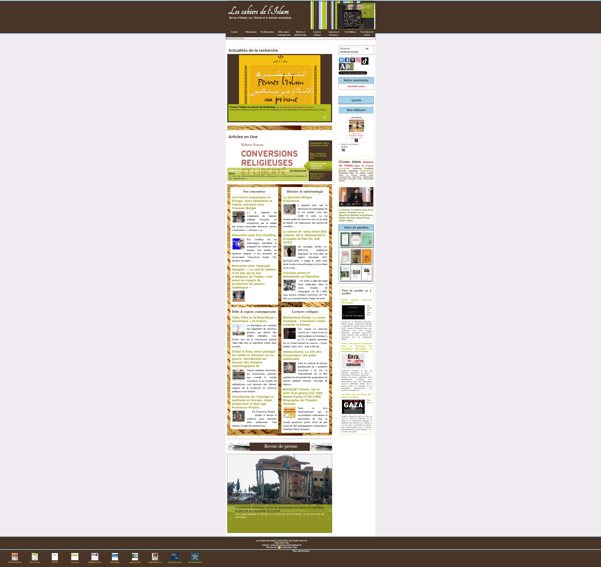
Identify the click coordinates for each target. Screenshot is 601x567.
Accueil (234, 31)
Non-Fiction (35, 562)
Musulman (357, 177)
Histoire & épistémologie (305, 191)
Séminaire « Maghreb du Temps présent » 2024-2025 (262, 107)
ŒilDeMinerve (155, 562)
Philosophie (368, 179)
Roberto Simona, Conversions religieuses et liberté (259, 170)
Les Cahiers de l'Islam (366, 33)
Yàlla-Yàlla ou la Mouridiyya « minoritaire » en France (254, 319)
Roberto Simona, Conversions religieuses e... (318, 165)
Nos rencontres (254, 191)
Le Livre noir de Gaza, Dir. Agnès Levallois (356, 395)
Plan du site (271, 547)
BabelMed (114, 562)
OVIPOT (54, 562)
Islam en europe (348, 175)
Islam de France (357, 173)
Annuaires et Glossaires (333, 33)
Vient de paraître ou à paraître (356, 292)
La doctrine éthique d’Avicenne (297, 199)
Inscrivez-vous (356, 86)
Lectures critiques (317, 33)
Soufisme (357, 168)
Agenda (356, 100)
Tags (295, 547)
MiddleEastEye (95, 562)
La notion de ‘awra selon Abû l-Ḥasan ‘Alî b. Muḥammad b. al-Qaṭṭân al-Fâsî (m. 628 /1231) (304, 237)
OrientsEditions (195, 562)
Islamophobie (366, 171)
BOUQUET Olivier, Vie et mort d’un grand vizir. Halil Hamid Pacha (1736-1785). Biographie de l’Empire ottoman (303, 397)
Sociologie (344, 168)
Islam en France (363, 165)
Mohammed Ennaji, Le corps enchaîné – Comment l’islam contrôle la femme (304, 321)
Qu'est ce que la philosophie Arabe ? (367, 8)
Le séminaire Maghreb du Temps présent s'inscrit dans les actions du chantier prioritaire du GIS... (277, 112)
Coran (344, 162)
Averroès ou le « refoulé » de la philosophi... (318, 176)
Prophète (369, 168)
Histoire (363, 175)
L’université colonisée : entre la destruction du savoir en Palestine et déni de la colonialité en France (279, 509)
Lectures (75, 562)
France (342, 181)
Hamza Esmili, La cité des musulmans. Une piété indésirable (302, 355)
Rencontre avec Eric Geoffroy (254, 235)
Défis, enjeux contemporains (283, 33)
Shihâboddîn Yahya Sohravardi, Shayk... (320, 144)
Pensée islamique (348, 171)
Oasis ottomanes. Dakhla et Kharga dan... (318, 155)
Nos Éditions (350, 31)
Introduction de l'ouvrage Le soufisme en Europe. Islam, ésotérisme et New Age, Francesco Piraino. (253, 402)
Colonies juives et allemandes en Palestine (301, 274)
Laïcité (370, 173)
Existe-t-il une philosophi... (350, 144)
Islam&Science (175, 562)
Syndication (286, 547)
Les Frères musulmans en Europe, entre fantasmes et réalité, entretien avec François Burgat (252, 203)
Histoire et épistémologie (300, 33)
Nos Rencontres (267, 31)
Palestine (343, 173)
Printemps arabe (355, 179)
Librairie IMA (135, 562)
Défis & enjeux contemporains (254, 311)
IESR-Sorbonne (15, 562)
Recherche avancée (349, 52)
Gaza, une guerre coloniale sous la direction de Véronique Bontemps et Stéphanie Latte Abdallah (356, 347)
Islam (356, 162)
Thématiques (251, 31)
